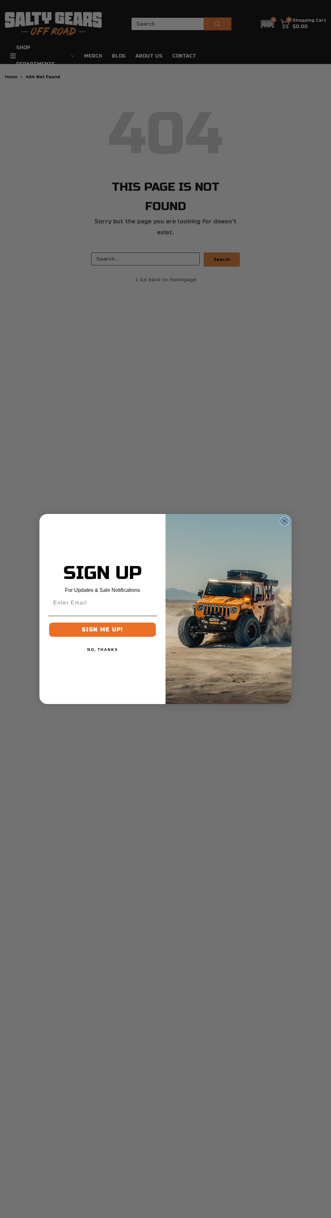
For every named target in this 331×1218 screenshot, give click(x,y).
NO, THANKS (102, 649)
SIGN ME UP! (102, 629)
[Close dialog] (284, 521)
